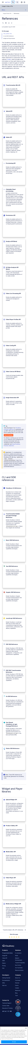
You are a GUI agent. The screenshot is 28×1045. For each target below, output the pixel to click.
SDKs (3, 983)
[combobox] (17, 2)
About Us (17, 977)
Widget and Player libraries (9, 38)
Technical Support (6, 1003)
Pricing (4, 965)
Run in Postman (8, 435)
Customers (17, 980)
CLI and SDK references (8, 36)
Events (17, 985)
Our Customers (19, 967)
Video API (4, 958)
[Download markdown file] (6, 23)
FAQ (3, 968)
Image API (4, 955)
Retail (16, 955)
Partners (17, 983)
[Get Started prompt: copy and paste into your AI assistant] (9, 23)
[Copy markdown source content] (3, 23)
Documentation (6, 980)
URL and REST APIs (7, 33)
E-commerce (18, 953)
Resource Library (19, 970)
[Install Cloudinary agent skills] (12, 23)
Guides (9, 59)
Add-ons (4, 985)
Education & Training (7, 1008)
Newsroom (17, 990)
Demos (4, 963)
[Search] (17, 2)
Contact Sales (5, 1005)
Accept (14, 1041)
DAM (3, 960)
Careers (17, 988)
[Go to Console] (24, 2)
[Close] (26, 1028)
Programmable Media (7, 953)
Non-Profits (18, 965)
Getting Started (6, 977)
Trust (16, 995)
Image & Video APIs (7, 13)
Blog (16, 993)
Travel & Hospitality (20, 962)
